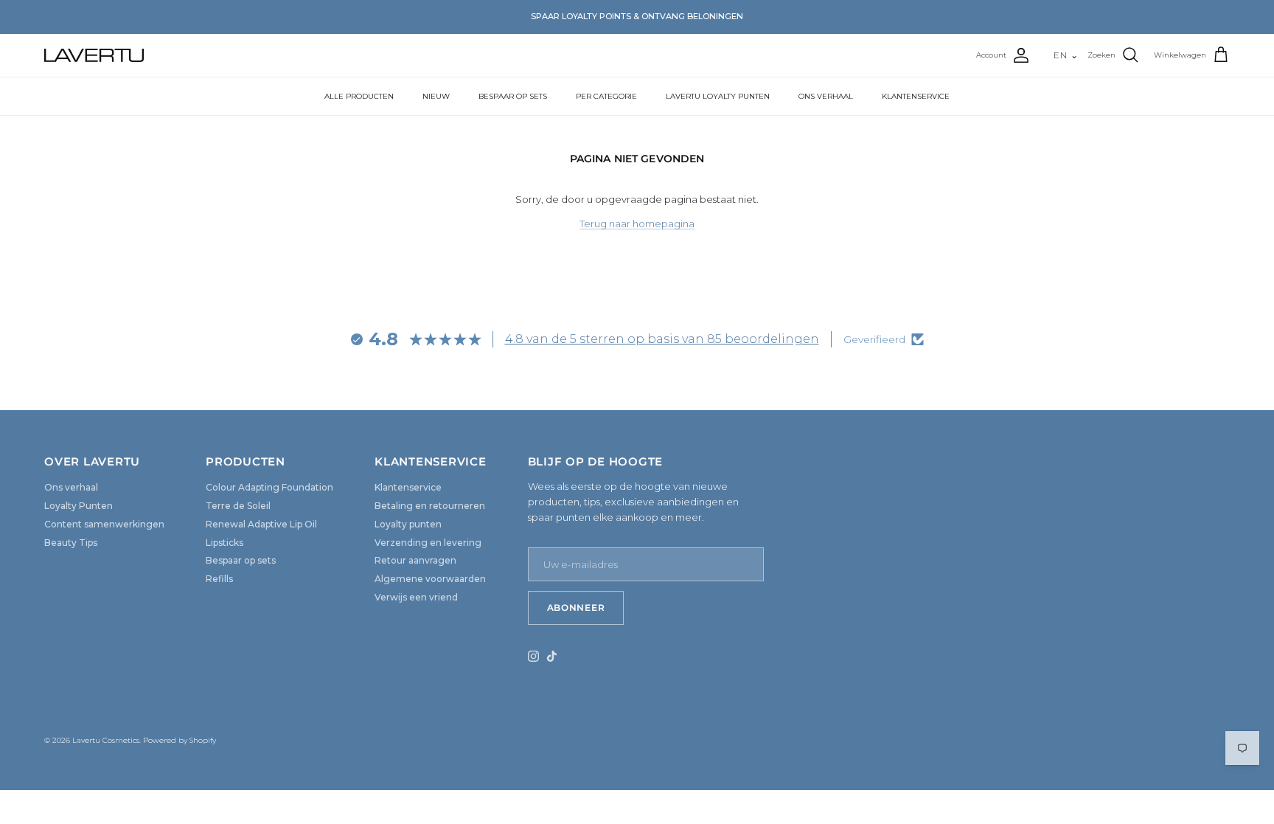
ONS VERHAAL (825, 96)
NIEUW (436, 96)
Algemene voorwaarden (430, 578)
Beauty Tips (70, 542)
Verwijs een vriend (416, 597)
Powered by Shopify (179, 740)
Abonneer (576, 607)
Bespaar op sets (241, 560)
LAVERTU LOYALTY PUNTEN (718, 96)
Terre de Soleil (238, 505)
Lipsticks (224, 542)
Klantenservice (408, 487)
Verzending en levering (428, 542)
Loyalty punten (408, 524)
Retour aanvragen (415, 560)
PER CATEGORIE (606, 96)
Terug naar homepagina (637, 223)
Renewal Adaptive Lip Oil (261, 524)
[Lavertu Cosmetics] (94, 55)
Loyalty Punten (78, 505)
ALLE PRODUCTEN (359, 96)
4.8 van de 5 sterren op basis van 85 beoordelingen (662, 339)
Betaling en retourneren (430, 505)
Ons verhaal (71, 487)
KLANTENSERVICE (916, 96)
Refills (219, 578)
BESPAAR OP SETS (512, 96)
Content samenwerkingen (104, 524)
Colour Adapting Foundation (269, 487)
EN (1066, 54)
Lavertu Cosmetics (105, 740)
